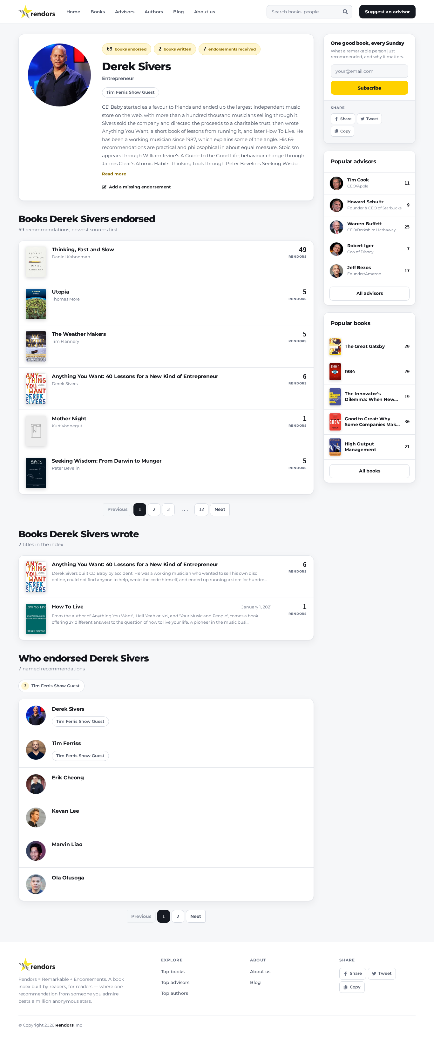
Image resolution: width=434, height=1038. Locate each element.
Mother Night (69, 419)
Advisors (124, 12)
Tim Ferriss (66, 743)
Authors (154, 12)
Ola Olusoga (68, 878)
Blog (178, 12)
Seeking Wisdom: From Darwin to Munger (106, 461)
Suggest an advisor (387, 11)
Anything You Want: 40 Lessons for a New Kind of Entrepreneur (135, 376)
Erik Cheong (68, 778)
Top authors (174, 993)
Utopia (60, 292)
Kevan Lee (65, 811)
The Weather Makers (79, 334)
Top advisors (175, 982)
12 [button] (201, 509)
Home (73, 12)
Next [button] (219, 509)
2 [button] (154, 509)
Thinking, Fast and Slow (83, 250)
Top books (173, 971)
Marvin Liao (67, 844)
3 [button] (168, 509)
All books (369, 471)
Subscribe (369, 88)
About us (204, 12)
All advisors (369, 293)
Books (98, 12)
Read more (114, 173)
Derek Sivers (68, 709)
